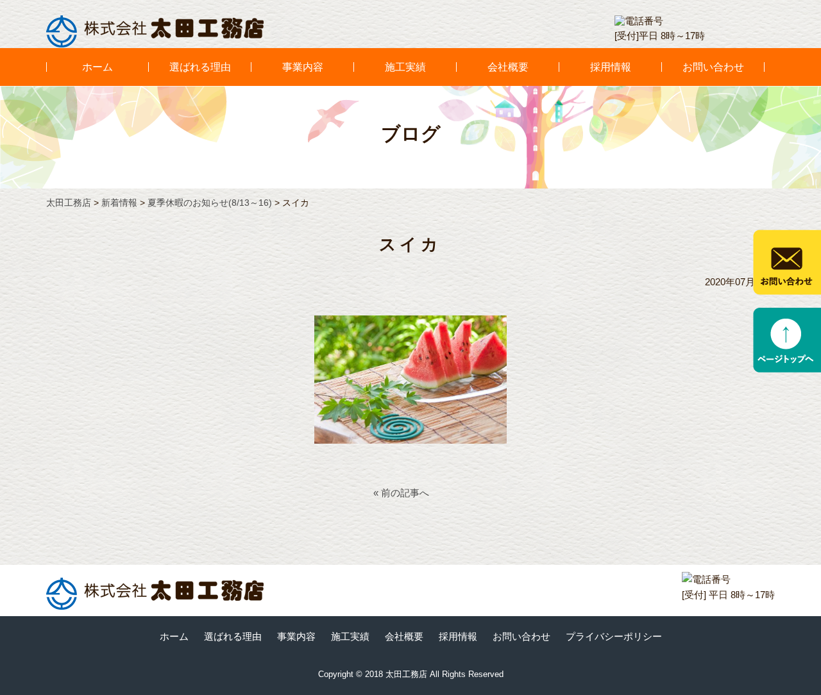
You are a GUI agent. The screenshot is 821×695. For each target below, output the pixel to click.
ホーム (97, 67)
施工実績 (405, 67)
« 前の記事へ (401, 492)
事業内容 (302, 67)
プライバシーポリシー (614, 636)
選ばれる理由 (200, 67)
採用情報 (610, 67)
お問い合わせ (713, 67)
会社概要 (508, 67)
